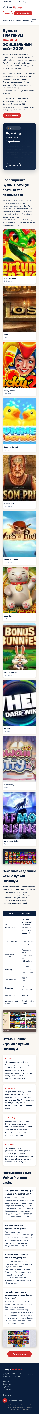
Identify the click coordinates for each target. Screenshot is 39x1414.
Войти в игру (19, 1354)
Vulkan (13, 7)
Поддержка (16, 20)
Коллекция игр (8, 1389)
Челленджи (7, 1395)
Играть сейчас (12, 115)
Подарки (6, 20)
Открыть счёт (23, 13)
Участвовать (13, 165)
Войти (7, 13)
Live (4, 1392)
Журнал (26, 20)
